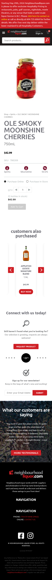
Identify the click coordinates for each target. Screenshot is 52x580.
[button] (3, 32)
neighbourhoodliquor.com (16, 572)
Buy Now (26, 291)
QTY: (10, 190)
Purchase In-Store (39, 181)
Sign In (39, 33)
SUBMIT (39, 393)
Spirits (12, 114)
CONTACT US (29, 519)
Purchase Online (15, 181)
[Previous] (11, 270)
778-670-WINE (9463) (30, 516)
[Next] (41, 270)
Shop (6, 114)
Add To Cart (17, 206)
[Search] (47, 40)
